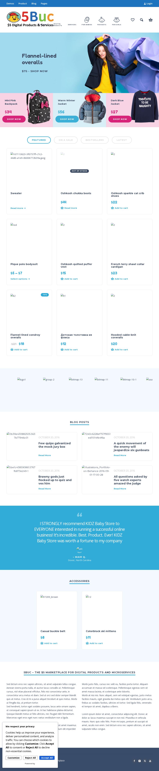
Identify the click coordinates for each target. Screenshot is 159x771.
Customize (14, 757)
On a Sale (66, 140)
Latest (122, 140)
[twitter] (145, 761)
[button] (141, 19)
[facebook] (134, 761)
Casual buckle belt (53, 631)
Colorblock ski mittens (101, 631)
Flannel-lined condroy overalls (25, 336)
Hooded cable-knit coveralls (123, 336)
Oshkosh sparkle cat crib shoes (127, 194)
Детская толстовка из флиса (76, 336)
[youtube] (150, 761)
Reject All (30, 757)
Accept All (47, 757)
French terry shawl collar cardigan (127, 265)
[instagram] (139, 761)
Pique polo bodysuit (24, 264)
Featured (39, 140)
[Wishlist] (132, 19)
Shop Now (14, 119)
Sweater (16, 193)
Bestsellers (95, 140)
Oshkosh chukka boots (76, 193)
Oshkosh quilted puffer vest (76, 265)
